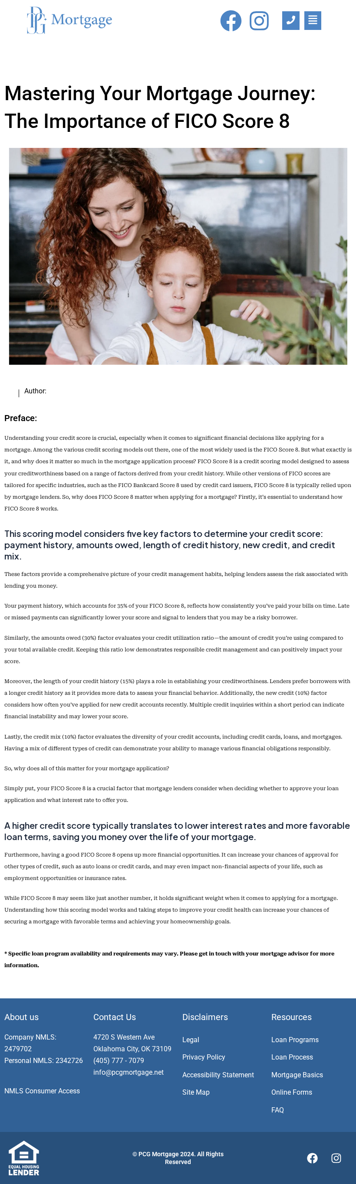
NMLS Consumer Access (42, 1091)
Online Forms (291, 1092)
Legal (190, 1040)
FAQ (277, 1110)
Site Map (196, 1092)
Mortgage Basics (297, 1075)
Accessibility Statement (218, 1075)
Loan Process (292, 1057)
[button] (312, 20)
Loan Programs (295, 1040)
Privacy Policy (203, 1057)
